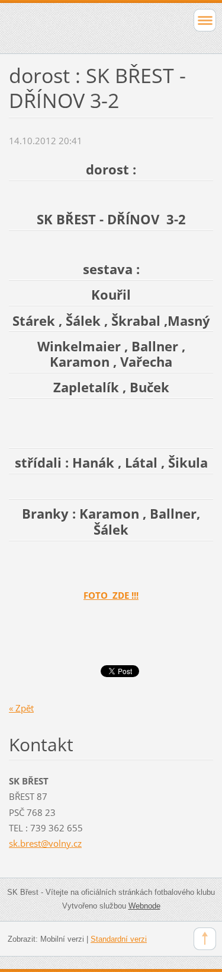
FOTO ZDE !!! (111, 595)
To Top (205, 938)
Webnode (144, 905)
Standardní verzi (119, 939)
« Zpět (21, 708)
